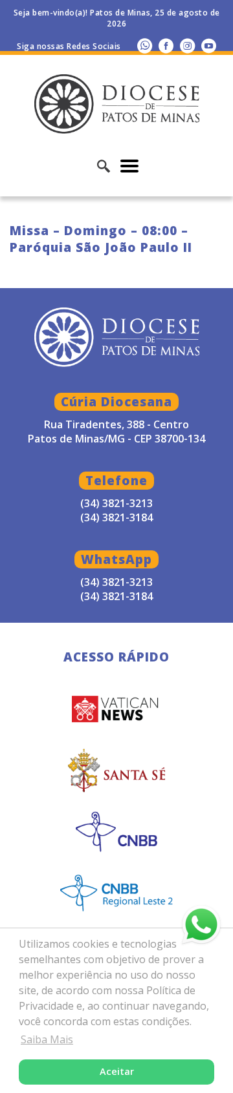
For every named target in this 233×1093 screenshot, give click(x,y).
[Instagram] (187, 45)
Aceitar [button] (117, 1071)
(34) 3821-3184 (116, 596)
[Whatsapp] (144, 45)
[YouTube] (208, 45)
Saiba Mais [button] (47, 1039)
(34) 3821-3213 (116, 582)
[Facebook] (166, 45)
